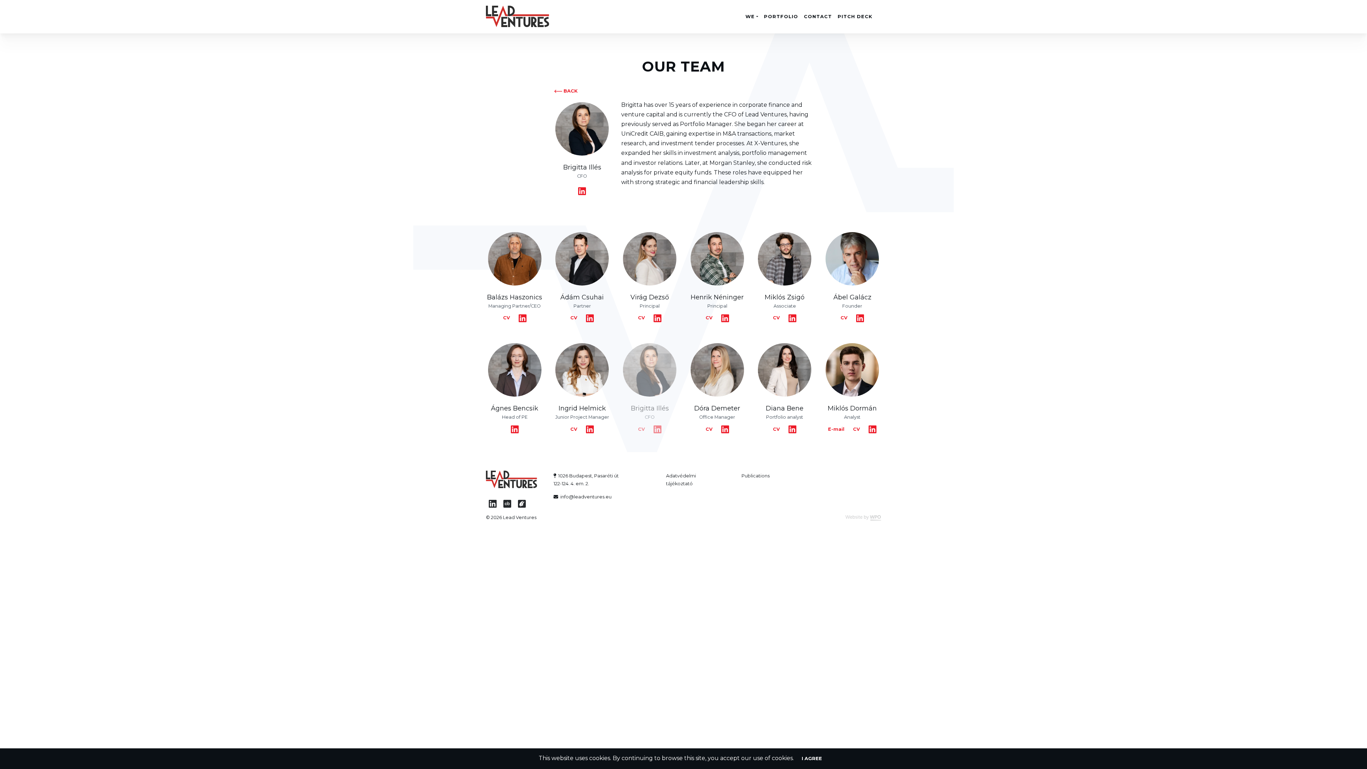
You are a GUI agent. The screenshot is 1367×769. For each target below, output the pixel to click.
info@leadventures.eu (586, 496)
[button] (752, 16)
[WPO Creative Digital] (860, 517)
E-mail (836, 429)
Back (571, 91)
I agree (812, 758)
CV (506, 317)
